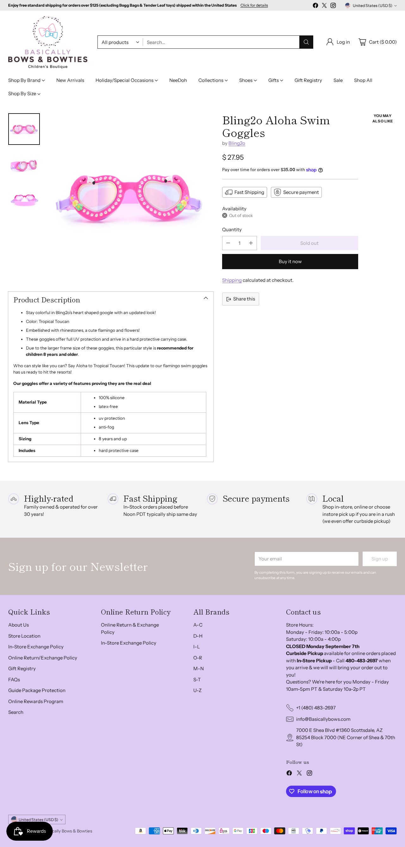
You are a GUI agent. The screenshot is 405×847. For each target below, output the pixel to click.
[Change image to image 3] (24, 200)
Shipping (232, 280)
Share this (244, 299)
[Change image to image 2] (24, 164)
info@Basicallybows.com (323, 719)
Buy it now (290, 261)
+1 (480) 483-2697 (316, 708)
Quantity (232, 229)
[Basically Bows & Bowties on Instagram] (333, 6)
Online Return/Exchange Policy (42, 658)
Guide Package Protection (36, 690)
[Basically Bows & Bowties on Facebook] (315, 6)
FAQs (14, 680)
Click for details (254, 5)
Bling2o (236, 143)
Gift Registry (22, 668)
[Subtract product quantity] (228, 243)
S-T (197, 680)
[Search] (306, 42)
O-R (197, 658)
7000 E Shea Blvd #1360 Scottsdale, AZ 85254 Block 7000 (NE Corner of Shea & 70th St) (345, 737)
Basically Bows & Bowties (68, 830)
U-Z (197, 690)
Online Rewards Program (35, 701)
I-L (196, 647)
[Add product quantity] (251, 243)
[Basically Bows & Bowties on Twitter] (324, 6)
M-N (198, 668)
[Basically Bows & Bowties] (47, 42)
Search (15, 712)
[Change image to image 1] (24, 129)
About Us (18, 625)
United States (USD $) (372, 5)
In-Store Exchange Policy (36, 647)
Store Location (24, 636)
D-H (197, 636)
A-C (197, 625)
